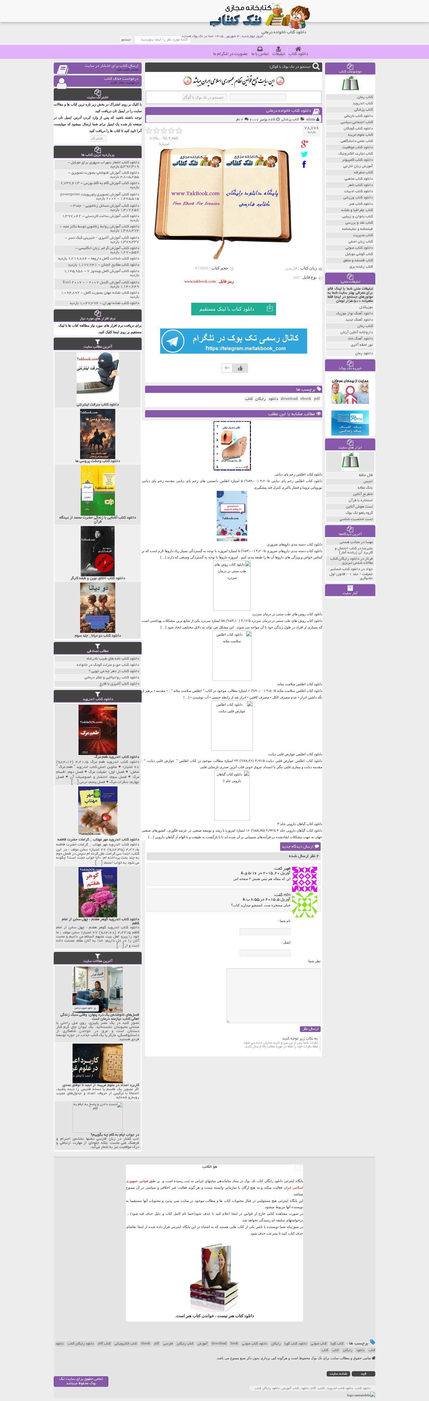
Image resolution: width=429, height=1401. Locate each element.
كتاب (249, 399)
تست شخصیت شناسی (356, 519)
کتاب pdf (104, 1344)
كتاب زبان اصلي (361, 242)
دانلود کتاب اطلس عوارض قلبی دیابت (295, 754)
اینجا (234, 1213)
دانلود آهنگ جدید (359, 320)
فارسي (168, 1344)
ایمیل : (286, 942)
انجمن (368, 482)
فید (364, 1374)
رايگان (260, 399)
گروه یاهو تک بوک (359, 513)
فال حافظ (366, 475)
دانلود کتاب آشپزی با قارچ (119, 684)
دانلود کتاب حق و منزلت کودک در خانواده (108, 665)
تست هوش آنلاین (359, 507)
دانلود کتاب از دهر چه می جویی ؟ (114, 671)
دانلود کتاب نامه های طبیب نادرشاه (113, 659)
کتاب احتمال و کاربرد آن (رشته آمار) (354, 550)
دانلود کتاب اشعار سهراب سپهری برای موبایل (105, 162)
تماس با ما (260, 54)
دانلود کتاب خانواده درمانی (288, 111)
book (234, 1344)
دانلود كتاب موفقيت (357, 147)
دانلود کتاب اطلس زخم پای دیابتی (298, 474)
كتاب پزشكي (290, 120)
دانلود (273, 399)
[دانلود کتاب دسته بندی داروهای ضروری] (232, 540)
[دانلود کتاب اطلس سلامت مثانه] (232, 679)
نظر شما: (314, 961)
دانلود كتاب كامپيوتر (357, 160)
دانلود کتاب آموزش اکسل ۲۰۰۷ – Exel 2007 (101, 282)
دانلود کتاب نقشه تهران (121, 303)
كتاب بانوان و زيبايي (357, 216)
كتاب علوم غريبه (360, 135)
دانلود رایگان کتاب (81, 1344)
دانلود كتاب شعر (360, 185)
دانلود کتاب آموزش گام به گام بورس (111, 183)
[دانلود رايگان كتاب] (350, 93)
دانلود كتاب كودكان (358, 129)
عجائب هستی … (347, 542)
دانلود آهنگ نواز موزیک (354, 314)
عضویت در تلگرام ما (230, 54)
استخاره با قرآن (361, 500)
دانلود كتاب (244, 1315)
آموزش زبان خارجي (358, 166)
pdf (317, 399)
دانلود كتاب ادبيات (358, 191)
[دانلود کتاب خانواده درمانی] (306, 144)
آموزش (203, 1344)
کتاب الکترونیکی (126, 1344)
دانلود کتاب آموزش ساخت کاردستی (112, 216)
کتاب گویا (337, 1344)
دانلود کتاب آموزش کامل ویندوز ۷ (113, 271)
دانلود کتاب (298, 54)
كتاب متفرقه (363, 173)
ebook (306, 399)
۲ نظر (239, 120)
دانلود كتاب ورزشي (358, 198)
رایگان (275, 1344)
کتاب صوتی (319, 1344)
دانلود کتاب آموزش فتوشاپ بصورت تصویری (105, 173)
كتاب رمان (365, 97)
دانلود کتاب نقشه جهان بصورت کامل (111, 293)
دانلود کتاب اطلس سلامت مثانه (299, 684)
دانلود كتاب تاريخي (358, 116)
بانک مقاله (365, 488)
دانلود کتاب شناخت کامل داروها (115, 259)
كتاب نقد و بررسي (359, 223)
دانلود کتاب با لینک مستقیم (226, 309)
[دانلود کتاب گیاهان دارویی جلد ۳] (232, 819)
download (289, 399)
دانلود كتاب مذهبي (359, 179)
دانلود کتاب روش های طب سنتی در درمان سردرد (287, 614)
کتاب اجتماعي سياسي (357, 122)
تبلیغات (278, 54)
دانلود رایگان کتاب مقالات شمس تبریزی (351, 561)
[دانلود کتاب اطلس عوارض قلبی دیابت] (232, 750)
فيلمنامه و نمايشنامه (357, 229)
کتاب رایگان (185, 1344)
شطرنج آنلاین (363, 494)
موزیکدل (366, 307)
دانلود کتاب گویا (296, 1344)
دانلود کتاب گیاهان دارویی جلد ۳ (299, 824)
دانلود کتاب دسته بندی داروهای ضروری (294, 544)
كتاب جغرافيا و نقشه (357, 210)
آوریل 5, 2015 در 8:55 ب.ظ (267, 900)
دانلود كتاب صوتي (359, 248)
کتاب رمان (365, 326)
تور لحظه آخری (362, 345)
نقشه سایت (338, 1374)
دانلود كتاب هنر (361, 204)
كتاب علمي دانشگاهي (357, 141)
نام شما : (284, 921)
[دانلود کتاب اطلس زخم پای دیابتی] (232, 470)
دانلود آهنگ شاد (360, 339)
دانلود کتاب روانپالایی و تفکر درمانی (111, 678)
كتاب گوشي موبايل (359, 254)
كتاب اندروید (363, 103)
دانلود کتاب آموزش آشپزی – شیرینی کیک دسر (103, 238)
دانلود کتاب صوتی (254, 1344)
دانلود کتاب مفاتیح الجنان (120, 265)
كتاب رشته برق (361, 267)
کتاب (335, 1350)
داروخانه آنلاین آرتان (356, 332)
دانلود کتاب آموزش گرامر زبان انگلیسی (109, 248)
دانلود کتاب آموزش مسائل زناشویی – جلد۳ (106, 206)
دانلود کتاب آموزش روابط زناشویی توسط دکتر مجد (101, 227)
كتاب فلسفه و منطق (358, 260)
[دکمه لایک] (240, 368)
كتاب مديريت (363, 235)
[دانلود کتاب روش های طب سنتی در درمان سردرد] (232, 609)
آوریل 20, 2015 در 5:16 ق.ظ (266, 873)
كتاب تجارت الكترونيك (356, 154)
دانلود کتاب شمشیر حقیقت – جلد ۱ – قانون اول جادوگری (351, 573)
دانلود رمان (364, 353)
